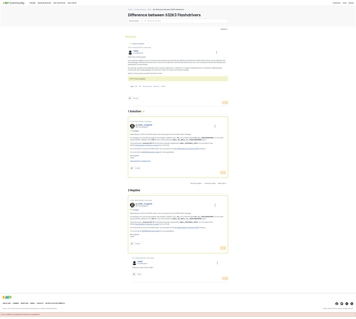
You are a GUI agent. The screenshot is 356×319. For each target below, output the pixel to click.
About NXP (7, 303)
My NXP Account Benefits (55, 303)
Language (336, 3)
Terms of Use (11, 308)
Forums (32, 3)
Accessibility (42, 308)
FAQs (345, 3)
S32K (149, 9)
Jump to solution (138, 44)
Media (32, 303)
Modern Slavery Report (31, 308)
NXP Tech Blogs (59, 3)
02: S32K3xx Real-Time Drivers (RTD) (186, 149)
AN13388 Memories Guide (150, 152)
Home (130, 9)
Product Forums (140, 9)
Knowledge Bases (44, 3)
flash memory (147, 86)
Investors (24, 303)
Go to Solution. (140, 79)
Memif (163, 86)
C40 (136, 86)
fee (140, 86)
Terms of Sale (20, 308)
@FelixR (136, 131)
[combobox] (185, 21)
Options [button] (223, 29)
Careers (16, 303)
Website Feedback (52, 308)
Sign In (351, 3)
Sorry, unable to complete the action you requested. (21, 314)
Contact (40, 303)
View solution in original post (140, 161)
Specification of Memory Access (147, 145)
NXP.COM (71, 3)
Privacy (5, 308)
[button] (216, 52)
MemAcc (156, 86)
